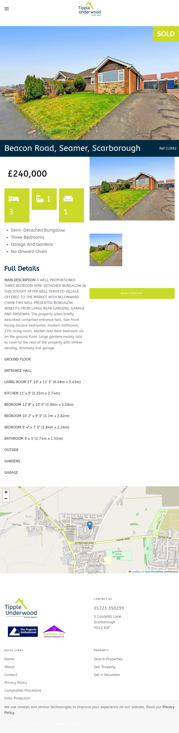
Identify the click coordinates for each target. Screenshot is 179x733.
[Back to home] (89, 8)
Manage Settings (67, 724)
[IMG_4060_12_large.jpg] (132, 189)
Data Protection (17, 698)
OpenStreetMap (154, 571)
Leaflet (135, 571)
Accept (14, 724)
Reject (36, 724)
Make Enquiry (132, 293)
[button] (6, 8)
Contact (10, 675)
